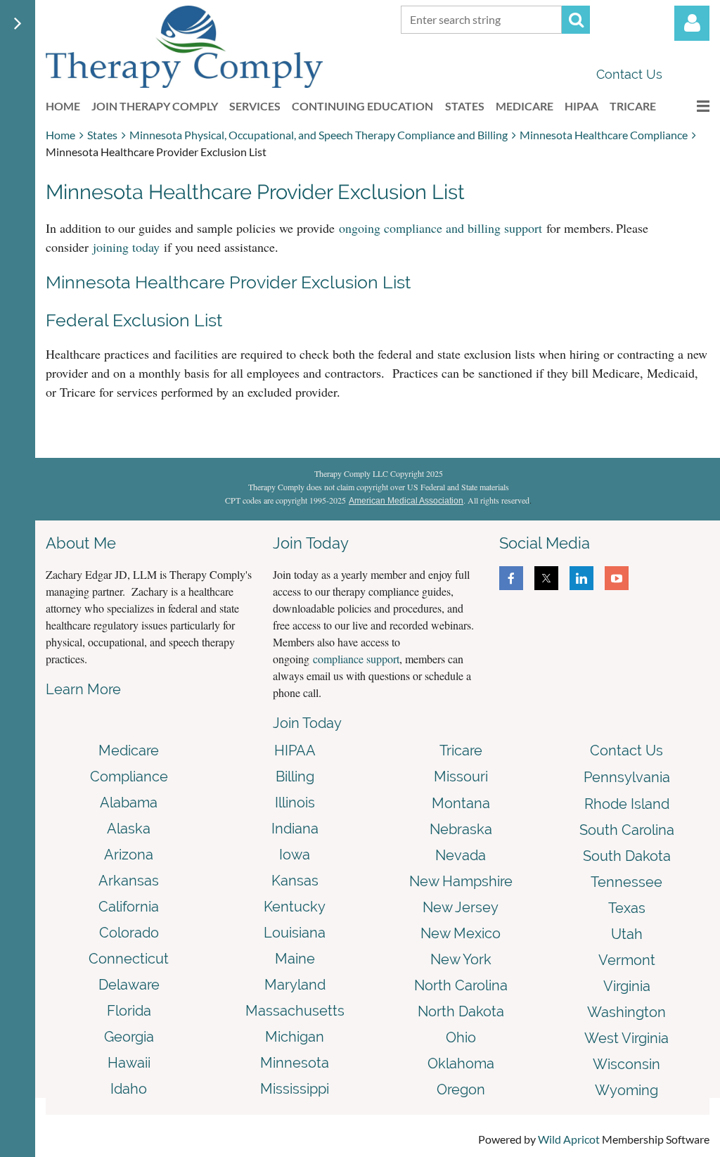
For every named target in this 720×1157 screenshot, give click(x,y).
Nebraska (461, 829)
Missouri (461, 776)
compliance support (356, 658)
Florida (129, 1010)
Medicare (128, 750)
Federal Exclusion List (134, 320)
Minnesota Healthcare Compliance (604, 134)
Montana (461, 803)
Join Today (307, 723)
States (102, 134)
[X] (546, 578)
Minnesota (294, 1062)
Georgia (129, 1036)
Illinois (295, 802)
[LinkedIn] (581, 578)
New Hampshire (461, 881)
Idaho (128, 1088)
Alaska (128, 828)
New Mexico (460, 933)
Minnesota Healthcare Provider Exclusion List (228, 282)
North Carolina (461, 985)
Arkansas (128, 880)
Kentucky (295, 906)
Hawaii (129, 1062)
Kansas (295, 880)
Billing (295, 776)
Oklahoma (461, 1063)
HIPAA (295, 750)
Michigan (294, 1036)
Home (60, 134)
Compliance (129, 776)
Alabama (129, 802)
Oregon (461, 1089)
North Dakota (461, 1011)
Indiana (295, 828)
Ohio (461, 1037)
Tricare (460, 750)
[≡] (688, 106)
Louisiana (295, 932)
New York (460, 959)
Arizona (128, 854)
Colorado (129, 932)
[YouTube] (617, 578)
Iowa (294, 854)
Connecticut (129, 958)
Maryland (295, 984)
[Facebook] (511, 578)
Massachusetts (295, 1010)
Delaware (129, 984)
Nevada (460, 855)
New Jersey (461, 907)
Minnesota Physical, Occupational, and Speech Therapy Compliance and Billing (318, 134)
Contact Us (629, 74)
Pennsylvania (627, 777)
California (128, 906)
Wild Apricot (569, 1139)
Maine (295, 958)
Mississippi (294, 1088)
